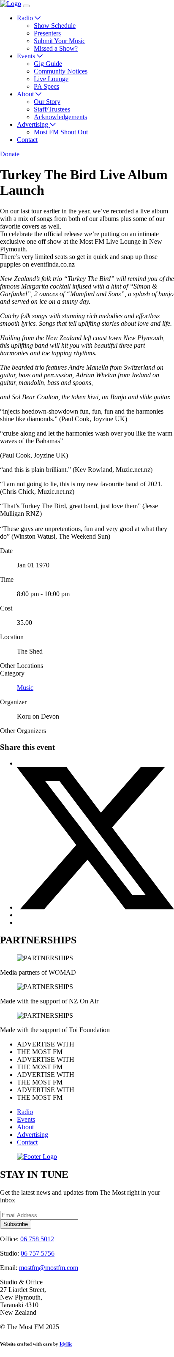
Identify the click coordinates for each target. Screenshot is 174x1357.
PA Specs (46, 86)
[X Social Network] (95, 907)
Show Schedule (55, 25)
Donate (9, 154)
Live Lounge (51, 78)
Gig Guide (48, 63)
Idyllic (66, 1343)
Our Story (47, 101)
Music (25, 687)
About (26, 94)
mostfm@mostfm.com (48, 1267)
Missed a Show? (56, 48)
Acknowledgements (60, 116)
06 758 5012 (37, 1239)
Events (27, 56)
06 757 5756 (37, 1253)
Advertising (33, 124)
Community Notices (60, 71)
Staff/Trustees (52, 109)
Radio (26, 18)
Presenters (47, 33)
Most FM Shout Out (61, 132)
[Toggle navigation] (26, 6)
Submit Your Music (59, 40)
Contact (27, 139)
